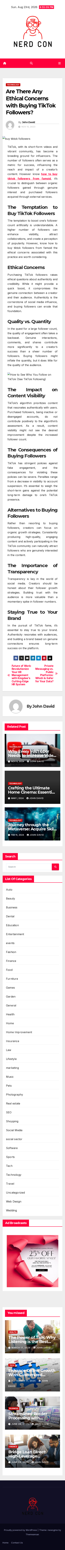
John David (28, 122)
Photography (14, 1094)
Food (9, 969)
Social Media (14, 1130)
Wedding (11, 1210)
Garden (11, 996)
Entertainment (15, 934)
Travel (10, 1183)
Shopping (12, 1121)
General (11, 1005)
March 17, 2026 (21, 1347)
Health (10, 1014)
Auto (9, 889)
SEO (9, 1112)
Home (10, 1023)
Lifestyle (11, 1059)
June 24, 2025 (20, 1462)
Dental (10, 916)
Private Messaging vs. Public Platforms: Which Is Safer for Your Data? (44, 673)
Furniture (12, 978)
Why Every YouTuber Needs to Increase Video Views (32, 755)
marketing (12, 1067)
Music (10, 1076)
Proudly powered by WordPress (21, 1530)
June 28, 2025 (20, 1424)
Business (12, 907)
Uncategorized (15, 1192)
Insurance (12, 1041)
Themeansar (32, 1534)
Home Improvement (19, 1032)
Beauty (10, 898)
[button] (31, 63)
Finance (11, 961)
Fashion (11, 952)
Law (8, 1050)
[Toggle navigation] (59, 63)
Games (10, 987)
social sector (14, 1139)
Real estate (13, 1103)
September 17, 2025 (24, 1381)
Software (12, 1148)
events (10, 943)
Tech (9, 1166)
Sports (10, 1157)
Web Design (13, 1201)
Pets (9, 1085)
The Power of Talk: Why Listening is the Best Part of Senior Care (32, 1341)
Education (12, 925)
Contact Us (17, 1542)
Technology (13, 85)
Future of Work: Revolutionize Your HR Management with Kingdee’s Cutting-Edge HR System (21, 675)
